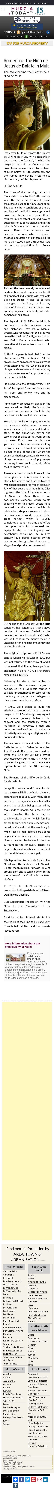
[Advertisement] (27, 1121)
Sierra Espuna (35, 1318)
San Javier (8, 1344)
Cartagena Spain (10, 1458)
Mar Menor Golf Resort (11, 1322)
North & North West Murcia (39, 1328)
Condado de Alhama (37, 1291)
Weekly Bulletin (9, 1468)
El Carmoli (8, 1278)
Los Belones (9, 1311)
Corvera (7, 1390)
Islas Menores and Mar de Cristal (12, 1283)
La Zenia (32, 1442)
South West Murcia (39, 1268)
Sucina (6, 1424)
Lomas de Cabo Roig (38, 1446)
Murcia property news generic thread (18, 1466)
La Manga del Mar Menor (12, 1293)
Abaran (6, 1377)
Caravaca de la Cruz (38, 1341)
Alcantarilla (9, 1380)
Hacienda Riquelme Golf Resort (12, 1399)
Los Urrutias (9, 1317)
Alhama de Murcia (37, 1281)
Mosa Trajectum (11, 1410)
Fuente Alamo (35, 1295)
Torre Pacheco (10, 1363)
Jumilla (31, 1354)
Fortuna (32, 1351)
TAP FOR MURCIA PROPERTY (27, 43)
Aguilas (31, 1275)
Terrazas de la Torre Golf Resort (12, 1359)
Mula (30, 1361)
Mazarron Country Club (37, 1418)
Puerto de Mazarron (38, 1311)
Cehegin (32, 1344)
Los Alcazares (10, 1307)
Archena (7, 1384)
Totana (31, 1321)
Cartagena (8, 1274)
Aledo (31, 1278)
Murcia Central (14, 1369)
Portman (7, 1337)
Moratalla (33, 1358)
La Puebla (8, 1297)
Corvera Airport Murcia (12, 1462)
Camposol (33, 1288)
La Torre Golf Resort (13, 1301)
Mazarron (33, 1308)
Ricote (6, 1420)
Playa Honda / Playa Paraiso (13, 1332)
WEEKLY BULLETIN (41, 3)
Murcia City (9, 1414)
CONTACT (9, 3)
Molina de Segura (11, 1407)
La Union (7, 1304)
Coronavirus (8, 1460)
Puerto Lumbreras (37, 1314)
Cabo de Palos (10, 1271)
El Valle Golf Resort (12, 1394)
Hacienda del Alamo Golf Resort (37, 1300)
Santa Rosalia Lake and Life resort (12, 1352)
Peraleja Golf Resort (13, 1417)
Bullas (31, 1334)
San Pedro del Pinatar (13, 1347)
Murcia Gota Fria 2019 (12, 1464)
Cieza (30, 1348)
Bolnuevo (32, 1285)
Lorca (30, 1304)
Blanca (6, 1387)
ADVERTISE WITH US (23, 3)
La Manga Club (10, 1287)
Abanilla (7, 1374)
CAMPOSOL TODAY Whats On (17, 1456)
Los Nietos (8, 1314)
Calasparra (33, 1338)
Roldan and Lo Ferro (13, 1340)
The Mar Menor (14, 1266)
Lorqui (6, 1404)
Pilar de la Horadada (13, 1327)
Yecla (30, 1364)
